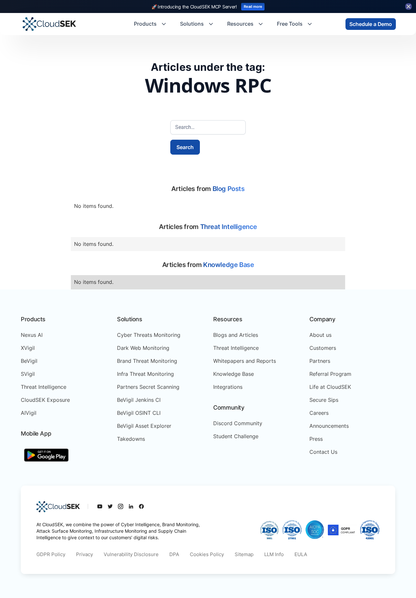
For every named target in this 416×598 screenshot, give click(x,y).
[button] (150, 24)
